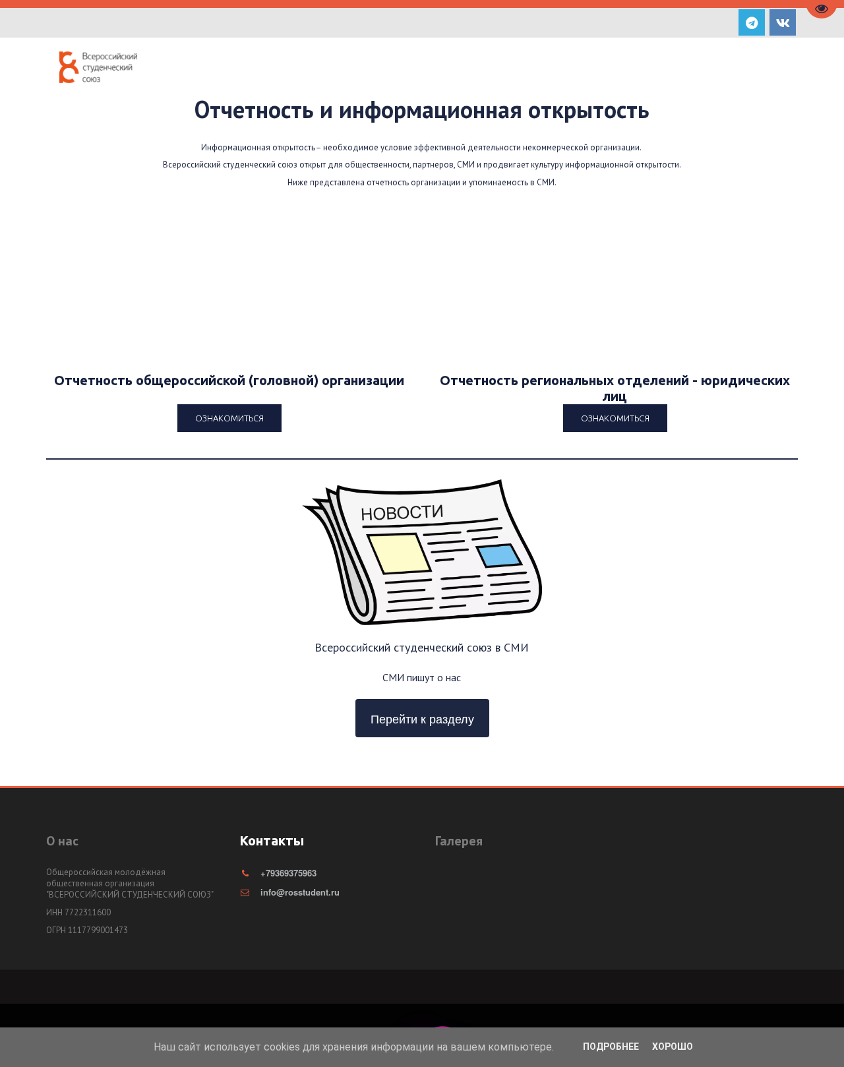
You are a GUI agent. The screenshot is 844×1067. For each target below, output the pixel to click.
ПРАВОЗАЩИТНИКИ (625, 68)
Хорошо (672, 1046)
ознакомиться (615, 418)
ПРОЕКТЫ (456, 68)
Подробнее (611, 1046)
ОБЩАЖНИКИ (721, 68)
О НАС (386, 68)
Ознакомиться (229, 418)
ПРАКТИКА (534, 68)
